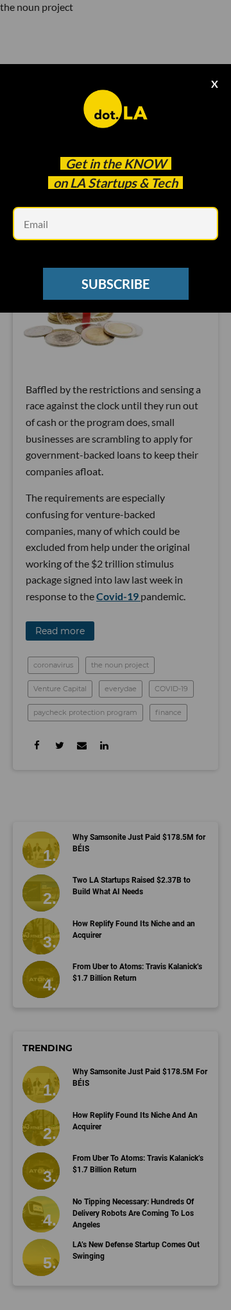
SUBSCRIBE (115, 283)
